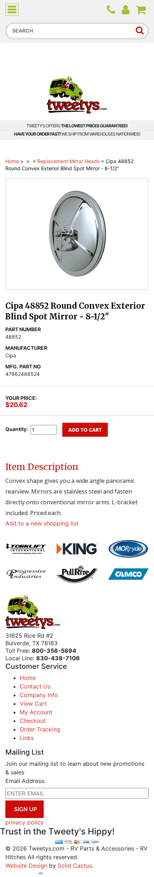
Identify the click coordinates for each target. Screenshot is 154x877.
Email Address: (25, 780)
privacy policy (24, 822)
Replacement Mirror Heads (68, 161)
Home (12, 161)
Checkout (33, 720)
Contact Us (35, 686)
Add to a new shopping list (41, 523)
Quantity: (16, 429)
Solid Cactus (75, 865)
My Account (36, 712)
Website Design (26, 865)
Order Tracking (40, 729)
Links (27, 737)
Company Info (39, 695)
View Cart (33, 703)
